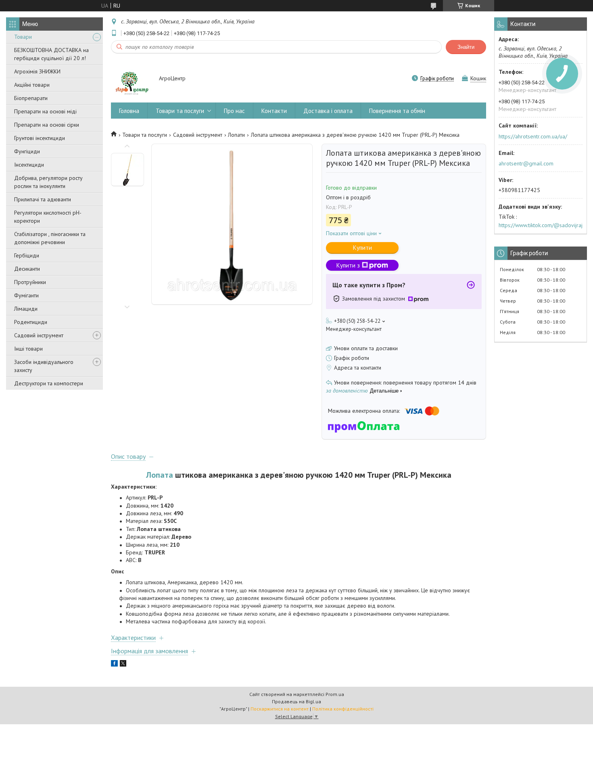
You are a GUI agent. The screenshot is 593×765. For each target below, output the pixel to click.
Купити (362, 247)
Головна (129, 111)
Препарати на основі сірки (46, 124)
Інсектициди (29, 164)
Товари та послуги (180, 111)
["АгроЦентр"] (131, 79)
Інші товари (28, 348)
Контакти (274, 111)
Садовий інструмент (38, 335)
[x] (123, 664)
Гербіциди (26, 255)
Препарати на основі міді (45, 111)
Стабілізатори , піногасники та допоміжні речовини (50, 238)
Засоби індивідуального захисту (43, 366)
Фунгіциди (27, 151)
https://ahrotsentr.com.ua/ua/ (533, 136)
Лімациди (26, 308)
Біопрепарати (31, 98)
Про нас (234, 111)
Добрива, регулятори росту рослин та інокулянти (48, 182)
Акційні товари (32, 84)
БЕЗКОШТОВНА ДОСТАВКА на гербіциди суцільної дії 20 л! (51, 54)
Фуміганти (26, 295)
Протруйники (30, 282)
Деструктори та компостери (48, 383)
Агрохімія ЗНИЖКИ (37, 71)
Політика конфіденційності (343, 709)
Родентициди (30, 322)
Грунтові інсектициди (39, 138)
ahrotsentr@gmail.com (526, 163)
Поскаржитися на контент (280, 709)
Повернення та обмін (397, 111)
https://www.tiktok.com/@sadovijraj (541, 225)
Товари (23, 36)
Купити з (348, 265)
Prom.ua (335, 694)
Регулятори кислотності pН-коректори (47, 216)
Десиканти (27, 268)
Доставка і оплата (328, 111)
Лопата (159, 475)
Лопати (236, 134)
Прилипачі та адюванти (42, 199)
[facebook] (114, 664)
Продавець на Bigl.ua (296, 701)
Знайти (465, 47)
